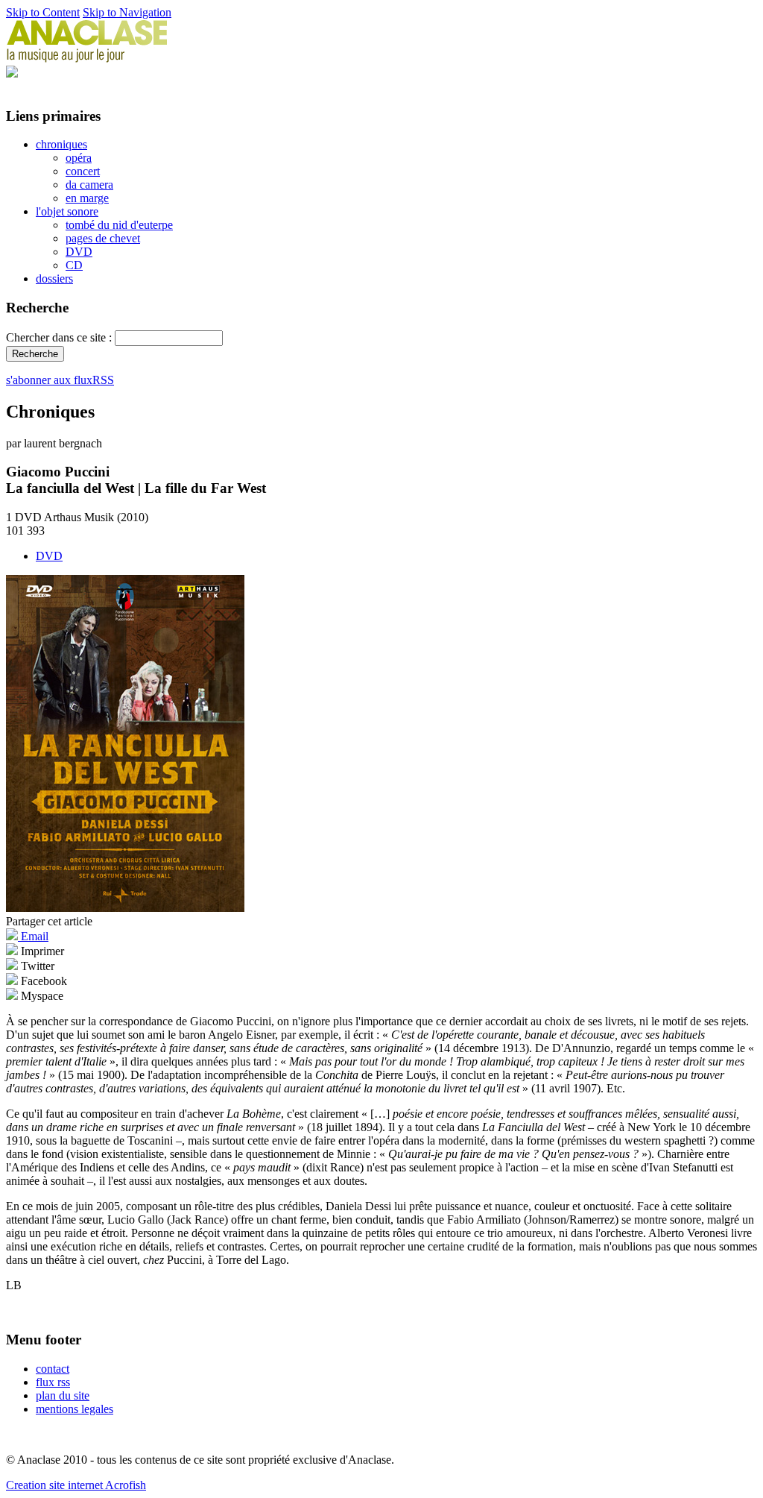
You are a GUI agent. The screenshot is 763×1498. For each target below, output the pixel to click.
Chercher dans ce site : (60, 337)
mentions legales (74, 1409)
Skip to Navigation (127, 12)
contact (52, 1368)
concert (83, 171)
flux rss (53, 1382)
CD (74, 265)
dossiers (54, 278)
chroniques (61, 144)
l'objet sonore (67, 211)
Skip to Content (43, 12)
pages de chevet (103, 238)
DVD (79, 251)
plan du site (62, 1395)
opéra (79, 157)
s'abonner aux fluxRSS (60, 380)
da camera (89, 184)
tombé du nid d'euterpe (119, 224)
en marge (87, 198)
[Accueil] (87, 58)
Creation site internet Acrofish (76, 1485)
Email (33, 936)
